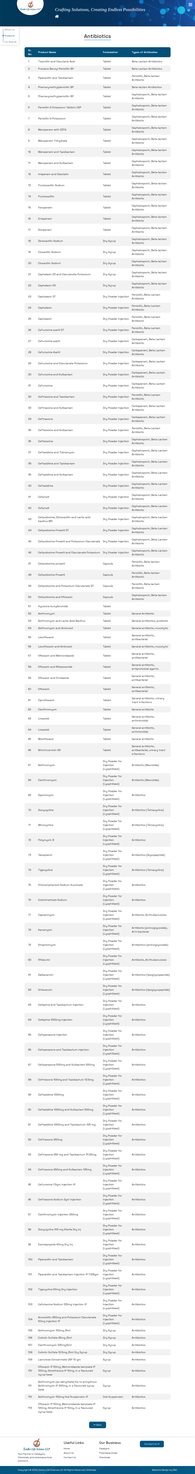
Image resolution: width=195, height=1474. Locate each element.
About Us (69, 1452)
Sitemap (91, 1469)
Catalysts (104, 1448)
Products (9, 35)
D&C (175, 1469)
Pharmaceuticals (108, 1452)
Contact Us (70, 1457)
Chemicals (104, 1457)
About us (9, 29)
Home (67, 1448)
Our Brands (10, 41)
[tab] (9, 29)
